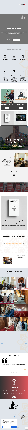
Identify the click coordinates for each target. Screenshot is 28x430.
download (14, 228)
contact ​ (16, 39)
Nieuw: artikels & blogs (20, 104)
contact (7, 164)
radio (14, 397)
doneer (20, 145)
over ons (14, 145)
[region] (9, 424)
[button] (14, 246)
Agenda (8, 39)
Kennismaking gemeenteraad (7, 104)
